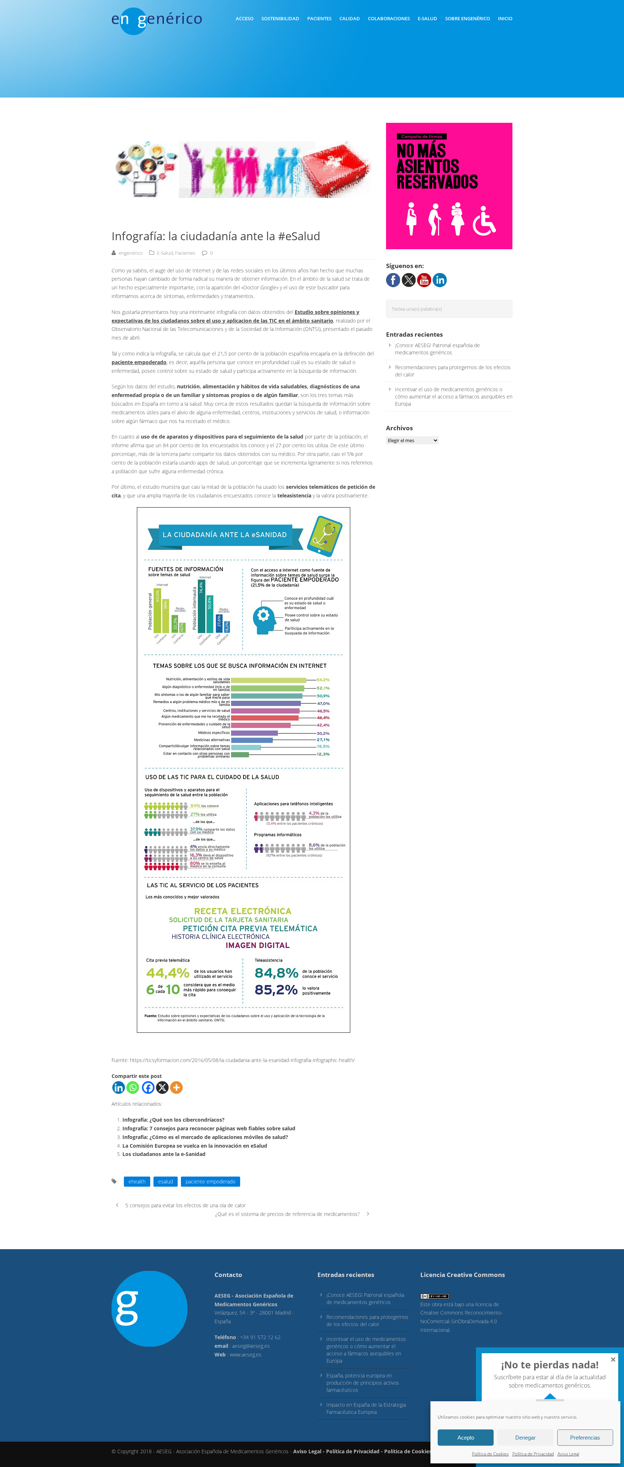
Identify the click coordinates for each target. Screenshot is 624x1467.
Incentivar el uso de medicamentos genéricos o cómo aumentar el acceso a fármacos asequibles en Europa (453, 396)
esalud (165, 1181)
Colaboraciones (389, 18)
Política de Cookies (490, 1454)
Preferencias (585, 1437)
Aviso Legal (568, 1454)
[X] (162, 1087)
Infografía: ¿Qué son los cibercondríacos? (173, 1119)
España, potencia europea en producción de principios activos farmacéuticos (362, 1382)
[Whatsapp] (132, 1087)
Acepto (466, 1437)
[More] (176, 1087)
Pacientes (319, 18)
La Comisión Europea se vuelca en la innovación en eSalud (194, 1145)
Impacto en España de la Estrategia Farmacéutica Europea (366, 1408)
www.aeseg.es (245, 1354)
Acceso (245, 18)
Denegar (525, 1437)
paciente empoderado (210, 1181)
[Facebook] (148, 1087)
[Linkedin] (118, 1087)
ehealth (137, 1181)
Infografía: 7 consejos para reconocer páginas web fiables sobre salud (208, 1128)
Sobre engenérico (467, 18)
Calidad (349, 18)
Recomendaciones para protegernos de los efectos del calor (367, 1320)
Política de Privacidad (533, 1454)
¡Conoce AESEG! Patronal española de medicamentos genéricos (437, 349)
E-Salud (427, 18)
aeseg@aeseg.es (251, 1345)
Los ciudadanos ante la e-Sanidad (163, 1154)
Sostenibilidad (280, 18)
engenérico (131, 253)
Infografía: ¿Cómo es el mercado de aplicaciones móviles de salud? (205, 1137)
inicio (505, 18)
